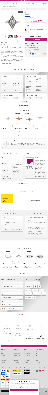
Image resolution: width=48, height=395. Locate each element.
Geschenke (17, 9)
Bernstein (38, 357)
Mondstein (38, 362)
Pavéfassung (39, 86)
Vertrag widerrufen (5, 391)
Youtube (40, 371)
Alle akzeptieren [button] (24, 390)
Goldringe (3, 362)
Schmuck (3, 9)
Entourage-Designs (36, 293)
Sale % (39, 9)
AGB (6, 390)
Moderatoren (18, 330)
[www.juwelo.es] (41, 391)
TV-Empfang (7, 335)
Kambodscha (39, 90)
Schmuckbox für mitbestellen (36, 29)
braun (27, 90)
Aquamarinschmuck (16, 355)
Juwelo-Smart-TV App (7, 337)
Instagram (43, 371)
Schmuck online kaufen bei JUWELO (32, 283)
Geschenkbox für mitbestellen (36, 32)
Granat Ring (26, 360)
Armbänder (3, 355)
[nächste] (45, 122)
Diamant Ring (26, 358)
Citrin (37, 358)
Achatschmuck (15, 351)
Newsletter (18, 337)
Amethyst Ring (27, 353)
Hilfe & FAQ (7, 340)
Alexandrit (38, 351)
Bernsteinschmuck (16, 357)
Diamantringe (3, 360)
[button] (2, 3)
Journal (17, 338)
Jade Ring (26, 362)
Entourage (4, 90)
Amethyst (38, 353)
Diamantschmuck (16, 360)
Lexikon (43, 9)
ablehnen (27, 385)
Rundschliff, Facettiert (28, 86)
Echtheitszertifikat (6, 330)
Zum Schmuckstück (23, 105)
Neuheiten (28, 9)
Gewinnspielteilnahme (7, 333)
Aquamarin (38, 355)
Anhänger (3, 353)
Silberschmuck (35, 290)
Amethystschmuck (16, 353)
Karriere (2, 390)
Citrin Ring (26, 357)
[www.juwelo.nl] (39, 391)
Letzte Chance (34, 9)
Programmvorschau (18, 335)
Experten (18, 331)
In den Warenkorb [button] (36, 39)
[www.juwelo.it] (46, 391)
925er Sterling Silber (6, 87)
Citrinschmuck (15, 358)
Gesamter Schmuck (5, 351)
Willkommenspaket (6, 331)
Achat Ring (26, 351)
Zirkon (27, 80)
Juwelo (14, 90)
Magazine (18, 333)
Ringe (40, 286)
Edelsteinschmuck (10, 9)
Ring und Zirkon (29, 293)
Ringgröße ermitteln (7, 342)
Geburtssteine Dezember (30, 297)
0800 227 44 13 (30, 341)
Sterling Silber (16, 83)
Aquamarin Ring (27, 355)
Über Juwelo (18, 328)
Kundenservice (7, 328)
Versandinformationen (7, 338)
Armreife (3, 357)
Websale (43, 293)
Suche (46, 7)
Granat (37, 360)
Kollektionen (22, 9)
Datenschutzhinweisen (23, 387)
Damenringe (28, 290)
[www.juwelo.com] (43, 391)
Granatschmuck (16, 362)
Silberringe (41, 290)
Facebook (37, 371)
